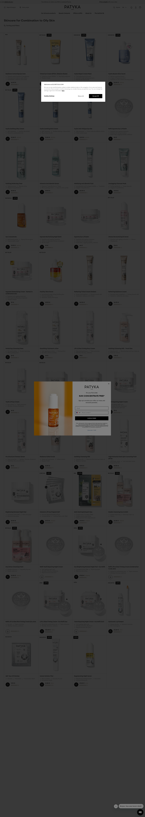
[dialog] (73, 92)
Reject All (81, 96)
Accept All (96, 96)
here (63, 90)
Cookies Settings (49, 96)
